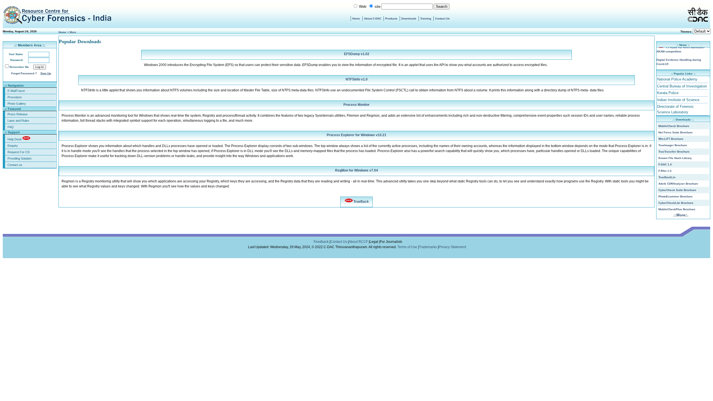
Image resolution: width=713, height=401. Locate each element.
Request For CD (19, 152)
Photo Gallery (17, 103)
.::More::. (680, 215)
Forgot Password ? (24, 73)
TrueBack (361, 202)
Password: (16, 60)
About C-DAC (372, 18)
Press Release (18, 114)
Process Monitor (356, 105)
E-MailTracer (16, 90)
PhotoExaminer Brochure (675, 196)
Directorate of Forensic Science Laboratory (675, 109)
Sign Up (45, 73)
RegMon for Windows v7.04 (356, 170)
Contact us (15, 165)
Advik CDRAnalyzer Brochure (678, 183)
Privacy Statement (453, 247)
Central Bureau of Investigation (682, 86)
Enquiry (13, 145)
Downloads (408, 18)
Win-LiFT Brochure (670, 138)
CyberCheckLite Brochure (676, 202)
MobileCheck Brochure (673, 126)
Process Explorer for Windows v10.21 (356, 135)
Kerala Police (667, 93)
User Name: (16, 54)
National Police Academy (677, 79)
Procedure (15, 97)
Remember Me (19, 67)
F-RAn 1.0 (665, 170)
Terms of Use (407, 247)
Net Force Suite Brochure (675, 132)
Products (391, 18)
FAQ (11, 127)
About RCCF (358, 242)
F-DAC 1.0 (665, 164)
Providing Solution (19, 158)
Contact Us (442, 18)
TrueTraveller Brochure (674, 151)
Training (425, 18)
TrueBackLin (666, 177)
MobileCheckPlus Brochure (676, 209)
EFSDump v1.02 (356, 54)
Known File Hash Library (675, 158)
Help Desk (15, 139)
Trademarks (428, 247)
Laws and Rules (18, 120)
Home (356, 18)
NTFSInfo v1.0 (357, 79)
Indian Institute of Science (678, 100)
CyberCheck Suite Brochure (677, 190)
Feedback (321, 242)
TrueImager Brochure (672, 145)
